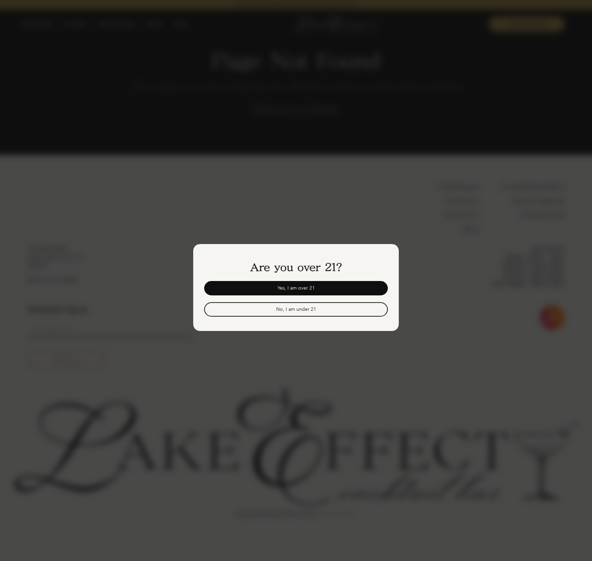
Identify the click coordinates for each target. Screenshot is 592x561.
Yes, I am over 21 (296, 288)
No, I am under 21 (296, 309)
